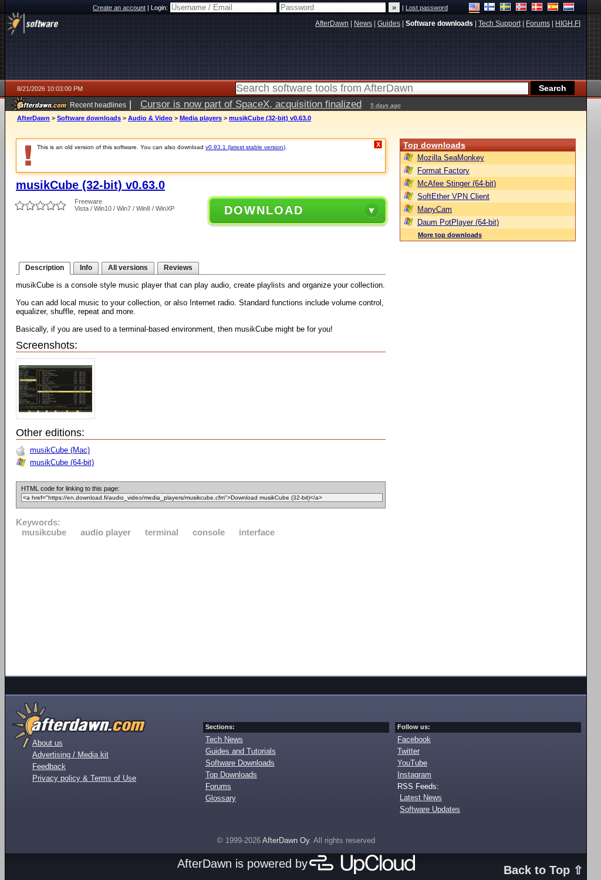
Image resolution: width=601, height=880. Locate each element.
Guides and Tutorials (240, 751)
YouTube (412, 762)
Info (86, 268)
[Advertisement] (201, 604)
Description (44, 268)
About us (47, 743)
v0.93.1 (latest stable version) (245, 147)
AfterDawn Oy (285, 840)
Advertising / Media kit (70, 754)
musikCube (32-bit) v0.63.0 (270, 118)
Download (263, 210)
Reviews (178, 268)
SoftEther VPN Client (453, 196)
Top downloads (434, 145)
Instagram (414, 774)
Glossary (220, 798)
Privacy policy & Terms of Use (84, 778)
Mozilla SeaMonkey (450, 157)
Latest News (421, 797)
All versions (128, 268)
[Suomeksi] (489, 8)
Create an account (119, 7)
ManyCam (434, 209)
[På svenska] (505, 8)
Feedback (49, 766)
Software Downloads (240, 762)
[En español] (553, 8)
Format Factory (443, 170)
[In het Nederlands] (569, 8)
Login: (160, 7)
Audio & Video (150, 118)
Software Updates (430, 809)
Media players (201, 118)
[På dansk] (537, 8)
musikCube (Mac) (60, 450)
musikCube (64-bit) (62, 462)
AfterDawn (33, 118)
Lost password (427, 7)
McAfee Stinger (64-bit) (456, 183)
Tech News (224, 739)
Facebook (414, 739)
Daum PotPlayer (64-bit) (458, 222)
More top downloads (450, 234)
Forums (218, 786)
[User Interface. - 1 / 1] (58, 416)
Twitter (408, 751)
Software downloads (89, 118)
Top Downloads (231, 774)
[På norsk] (521, 8)
